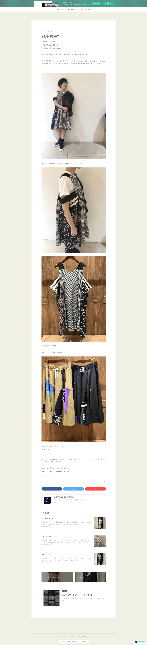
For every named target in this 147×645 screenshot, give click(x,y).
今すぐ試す (96, 3)
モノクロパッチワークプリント (51, 536)
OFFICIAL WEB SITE (84, 9)
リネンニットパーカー (49, 554)
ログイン (107, 3)
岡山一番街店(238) (46, 476)
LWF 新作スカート (47, 518)
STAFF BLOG (60, 9)
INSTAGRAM (71, 9)
